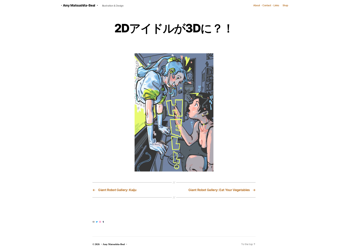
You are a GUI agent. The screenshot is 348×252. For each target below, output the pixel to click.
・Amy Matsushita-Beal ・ (79, 5)
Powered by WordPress (142, 244)
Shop (285, 5)
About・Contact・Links (266, 5)
